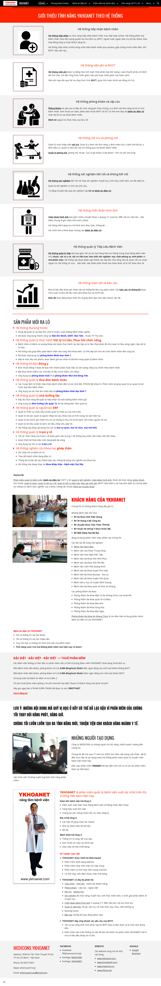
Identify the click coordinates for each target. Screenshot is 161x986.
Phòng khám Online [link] (59, 3)
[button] (158, 3)
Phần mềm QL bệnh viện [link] (104, 3)
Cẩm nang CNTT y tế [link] (130, 3)
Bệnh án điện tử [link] (79, 3)
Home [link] (41, 3)
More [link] (148, 3)
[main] (80, 16)
